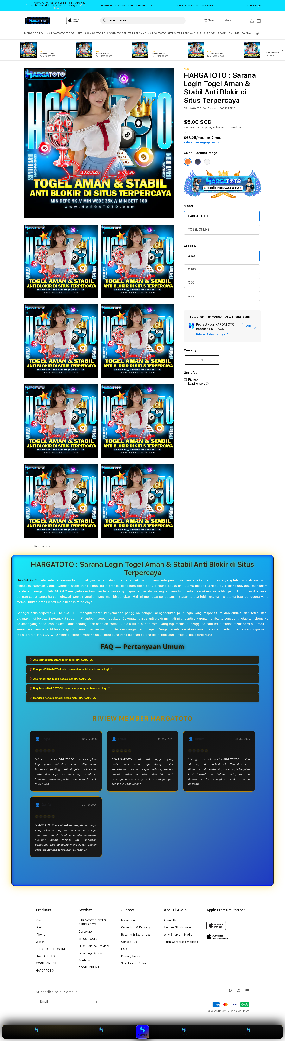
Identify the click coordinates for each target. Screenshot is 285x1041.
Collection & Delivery (135, 927)
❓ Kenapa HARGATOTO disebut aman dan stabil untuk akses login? (70, 669)
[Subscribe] (95, 1002)
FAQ (124, 949)
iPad (39, 927)
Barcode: (213, 108)
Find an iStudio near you (180, 927)
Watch (40, 941)
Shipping (207, 127)
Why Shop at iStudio (178, 934)
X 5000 (193, 256)
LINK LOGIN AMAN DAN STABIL (195, 5)
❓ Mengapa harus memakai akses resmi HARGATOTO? (62, 697)
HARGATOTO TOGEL (61, 33)
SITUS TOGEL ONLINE (51, 949)
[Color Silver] (207, 162)
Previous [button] (26, 6)
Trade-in (84, 960)
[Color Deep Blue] (198, 162)
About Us (170, 920)
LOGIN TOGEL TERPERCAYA (126, 33)
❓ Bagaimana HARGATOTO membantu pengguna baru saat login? (69, 688)
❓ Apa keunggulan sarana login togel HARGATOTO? (61, 659)
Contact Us (129, 941)
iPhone (40, 934)
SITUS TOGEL (206, 33)
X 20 (191, 296)
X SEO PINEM (241, 1011)
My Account (129, 920)
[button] (33, 33)
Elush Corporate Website (181, 941)
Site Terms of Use (133, 963)
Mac (39, 920)
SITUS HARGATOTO (92, 33)
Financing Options (91, 953)
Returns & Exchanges (135, 934)
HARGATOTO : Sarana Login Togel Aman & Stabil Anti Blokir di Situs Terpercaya (58, 6)
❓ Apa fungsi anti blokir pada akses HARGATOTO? (60, 678)
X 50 (191, 282)
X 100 (192, 269)
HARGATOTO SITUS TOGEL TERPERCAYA (126, 5)
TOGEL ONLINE (228, 33)
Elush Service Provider (94, 945)
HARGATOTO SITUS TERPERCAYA (172, 33)
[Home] (37, 20)
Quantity (190, 350)
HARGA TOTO (198, 216)
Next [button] (259, 6)
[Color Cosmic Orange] (188, 162)
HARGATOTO (33, 33)
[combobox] (143, 20)
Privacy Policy (131, 956)
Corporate (86, 931)
